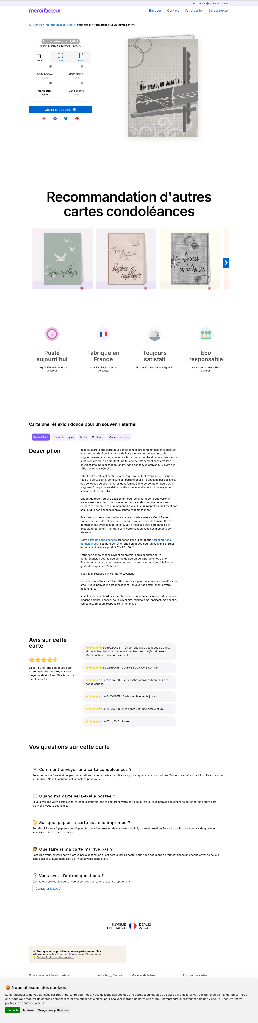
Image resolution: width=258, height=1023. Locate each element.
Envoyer (155, 10)
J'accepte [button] (12, 1010)
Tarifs (83, 437)
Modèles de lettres (143, 975)
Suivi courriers (60, 975)
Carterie (38, 24)
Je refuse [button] (28, 1010)
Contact (173, 10)
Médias (117, 975)
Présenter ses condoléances (60, 24)
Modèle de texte (119, 437)
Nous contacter (38, 975)
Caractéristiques (64, 437)
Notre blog (104, 975)
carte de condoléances (102, 539)
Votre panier (194, 10)
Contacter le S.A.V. (48, 888)
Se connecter (219, 10)
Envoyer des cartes (195, 975)
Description (40, 437)
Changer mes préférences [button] (53, 1010)
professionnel (221, 3)
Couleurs (97, 437)
